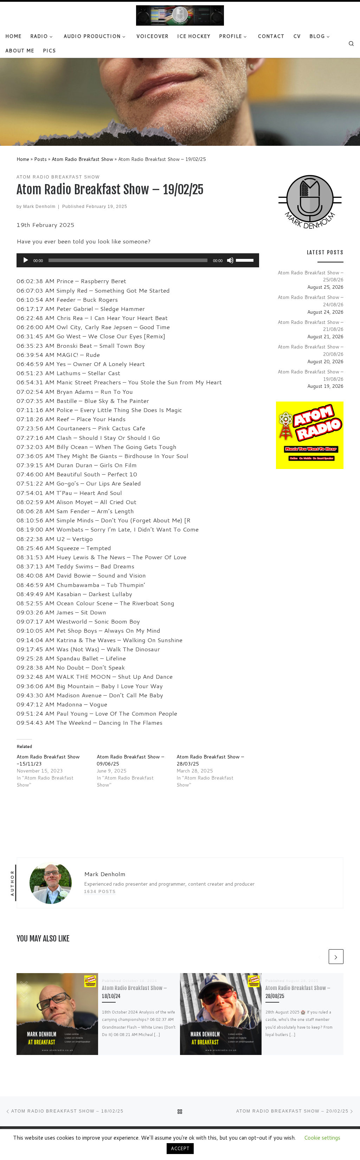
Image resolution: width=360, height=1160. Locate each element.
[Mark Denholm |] (180, 15)
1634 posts (100, 891)
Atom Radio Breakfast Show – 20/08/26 (310, 350)
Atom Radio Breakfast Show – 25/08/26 (310, 276)
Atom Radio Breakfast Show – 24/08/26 (310, 301)
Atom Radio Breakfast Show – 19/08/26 (310, 375)
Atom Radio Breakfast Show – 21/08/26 (310, 326)
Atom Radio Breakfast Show (82, 159)
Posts (40, 159)
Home (23, 159)
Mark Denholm (39, 206)
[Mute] (230, 260)
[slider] (246, 259)
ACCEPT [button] (180, 1148)
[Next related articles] (336, 956)
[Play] (25, 260)
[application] (138, 260)
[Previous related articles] (320, 956)
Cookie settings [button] (322, 1137)
